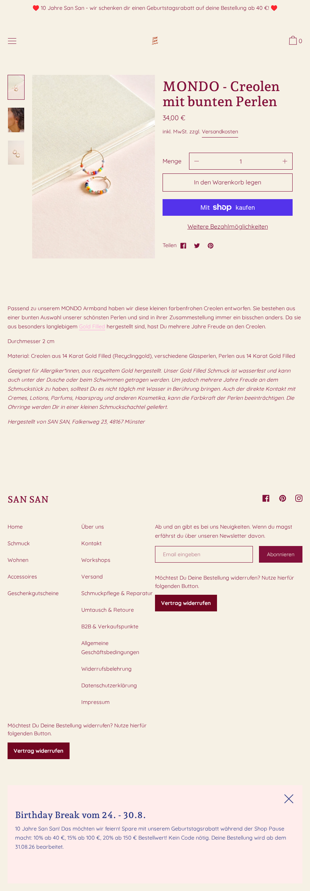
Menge (172, 161)
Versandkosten (220, 131)
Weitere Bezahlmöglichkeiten (228, 226)
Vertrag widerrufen (39, 750)
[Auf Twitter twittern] (197, 245)
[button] (294, 41)
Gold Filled (92, 326)
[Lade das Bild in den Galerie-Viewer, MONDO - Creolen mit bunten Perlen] (16, 87)
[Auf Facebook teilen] (183, 245)
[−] (196, 161)
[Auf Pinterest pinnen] (210, 245)
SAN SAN (28, 499)
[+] (285, 161)
